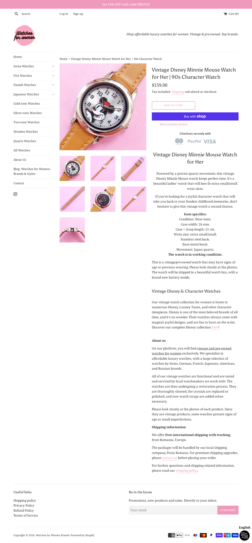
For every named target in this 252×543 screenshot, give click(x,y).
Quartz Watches (24, 141)
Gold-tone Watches (26, 103)
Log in (64, 14)
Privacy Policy (23, 505)
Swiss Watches (33, 66)
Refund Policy (23, 510)
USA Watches (33, 76)
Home (17, 57)
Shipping (178, 92)
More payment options (173, 124)
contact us (169, 458)
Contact (18, 183)
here (215, 327)
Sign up (78, 14)
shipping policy (187, 470)
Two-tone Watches (26, 122)
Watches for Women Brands (52, 535)
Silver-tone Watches (27, 113)
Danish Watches (33, 85)
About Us (19, 160)
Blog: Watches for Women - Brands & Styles (32, 171)
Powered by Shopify (82, 535)
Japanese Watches (33, 94)
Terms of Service (25, 515)
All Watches (21, 150)
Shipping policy (24, 500)
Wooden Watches (25, 132)
